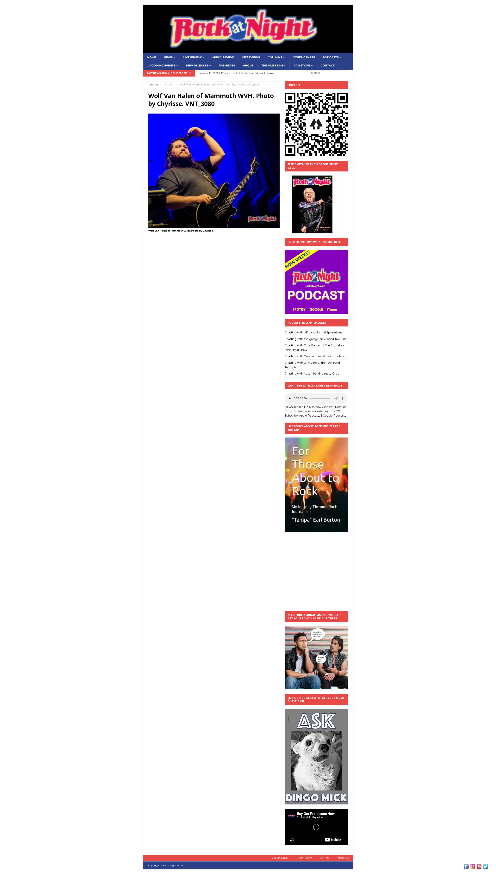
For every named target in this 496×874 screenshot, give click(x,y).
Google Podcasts (334, 415)
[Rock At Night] (248, 51)
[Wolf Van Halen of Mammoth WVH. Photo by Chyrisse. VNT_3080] (214, 226)
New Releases (197, 65)
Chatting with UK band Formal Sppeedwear (314, 332)
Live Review (192, 57)
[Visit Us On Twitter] (485, 867)
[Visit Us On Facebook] (466, 867)
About (248, 65)
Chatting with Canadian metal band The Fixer (315, 356)
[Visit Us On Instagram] (472, 867)
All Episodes (280, 858)
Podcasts (331, 57)
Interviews (251, 57)
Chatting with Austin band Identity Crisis (312, 373)
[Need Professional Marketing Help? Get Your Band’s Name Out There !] (316, 687)
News (168, 57)
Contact (328, 65)
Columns (275, 57)
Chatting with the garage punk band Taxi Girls (315, 339)
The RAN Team (272, 65)
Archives (343, 858)
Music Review (223, 57)
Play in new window (319, 407)
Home (151, 57)
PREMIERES (227, 65)
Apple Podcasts (309, 415)
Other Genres (304, 57)
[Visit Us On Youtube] (479, 867)
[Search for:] (328, 73)
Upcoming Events (161, 65)
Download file (294, 407)
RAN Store (302, 65)
